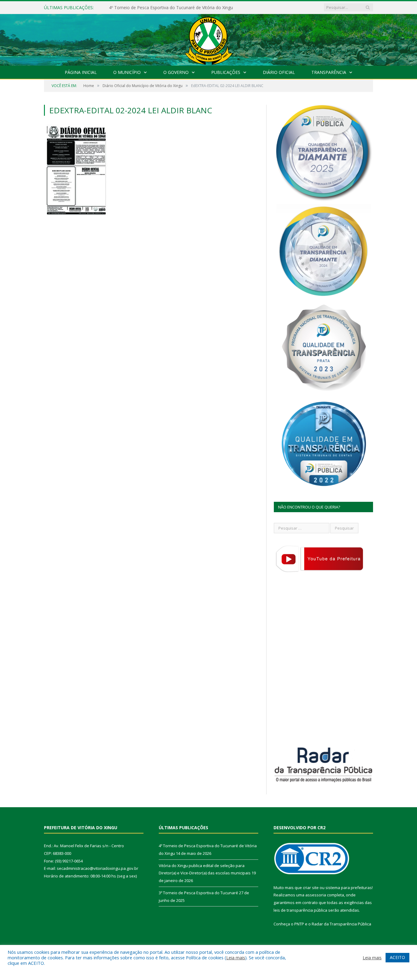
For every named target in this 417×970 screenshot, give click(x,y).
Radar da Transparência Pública (341, 924)
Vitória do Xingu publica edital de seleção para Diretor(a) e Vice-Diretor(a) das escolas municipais (179, 7)
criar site (311, 887)
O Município (127, 72)
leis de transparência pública (300, 910)
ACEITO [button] (397, 957)
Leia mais (235, 957)
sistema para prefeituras (348, 887)
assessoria (315, 895)
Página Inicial (81, 72)
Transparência (328, 72)
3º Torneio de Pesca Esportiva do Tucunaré (198, 892)
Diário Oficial (279, 72)
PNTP (299, 924)
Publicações (225, 72)
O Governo (176, 72)
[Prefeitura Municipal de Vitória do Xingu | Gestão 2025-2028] (208, 38)
